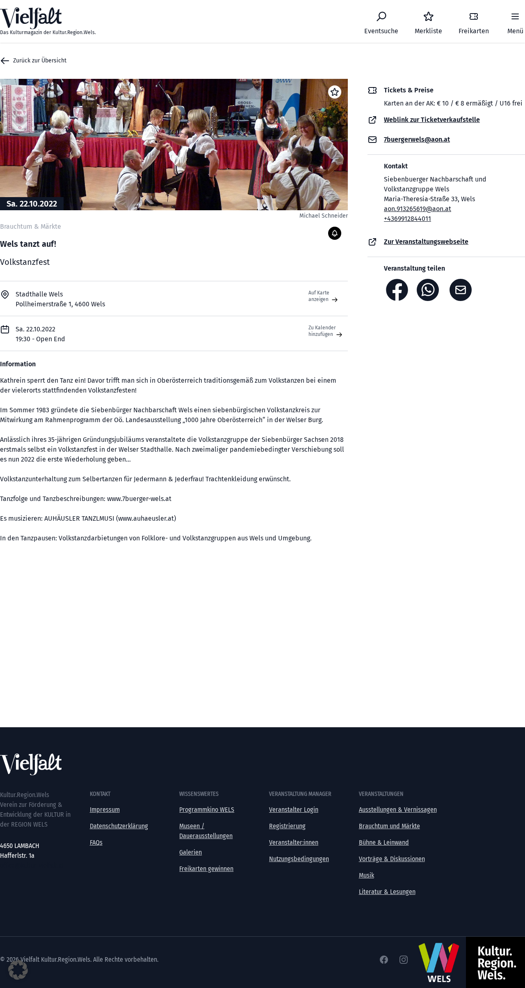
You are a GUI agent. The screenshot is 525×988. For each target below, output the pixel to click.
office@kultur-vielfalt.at (32, 865)
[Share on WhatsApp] (430, 290)
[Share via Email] (463, 290)
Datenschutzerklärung (119, 826)
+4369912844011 (407, 219)
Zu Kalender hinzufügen (322, 331)
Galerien (190, 852)
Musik (366, 875)
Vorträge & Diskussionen (392, 859)
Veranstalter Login (293, 809)
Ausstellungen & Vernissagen (398, 809)
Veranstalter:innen (293, 842)
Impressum (105, 809)
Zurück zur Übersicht (39, 60)
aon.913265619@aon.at (417, 209)
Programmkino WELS (206, 809)
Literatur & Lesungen (387, 892)
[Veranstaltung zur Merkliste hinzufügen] (334, 92)
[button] (18, 970)
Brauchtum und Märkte (389, 826)
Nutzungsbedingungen (299, 859)
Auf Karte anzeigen (319, 296)
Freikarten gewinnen (206, 869)
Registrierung (287, 826)
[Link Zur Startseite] (262, 764)
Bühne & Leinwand (384, 842)
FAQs (96, 842)
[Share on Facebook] (397, 290)
